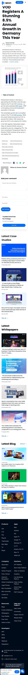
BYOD (3, 638)
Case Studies (5, 616)
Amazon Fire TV (18, 549)
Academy (17, 574)
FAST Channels (18, 592)
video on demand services (16, 144)
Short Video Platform (20, 568)
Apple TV (16, 537)
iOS (15, 533)
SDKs (3, 635)
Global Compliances (7, 582)
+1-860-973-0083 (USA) (10, 659)
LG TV (16, 546)
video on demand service (16, 141)
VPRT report (18, 106)
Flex (3, 535)
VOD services (18, 115)
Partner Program (6, 571)
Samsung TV (17, 543)
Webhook (4, 641)
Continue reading (14, 61)
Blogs (3, 607)
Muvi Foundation (6, 588)
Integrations (5, 644)
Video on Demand (19, 571)
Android (16, 530)
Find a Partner (6, 574)
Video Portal (17, 621)
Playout (4, 538)
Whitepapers (5, 613)
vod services (5, 141)
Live (3, 532)
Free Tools (5, 619)
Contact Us (5, 594)
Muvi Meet (5, 544)
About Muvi (5, 564)
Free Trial (19, 2)
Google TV (17, 540)
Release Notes (18, 618)
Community (17, 611)
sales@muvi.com (8, 655)
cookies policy (4, 673)
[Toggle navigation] (25, 2)
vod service (4, 144)
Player (3, 550)
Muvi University (6, 591)
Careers (4, 568)
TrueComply (5, 541)
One (3, 528)
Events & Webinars (7, 610)
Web (15, 527)
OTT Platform (18, 564)
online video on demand (7, 146)
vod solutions (5, 158)
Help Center (17, 608)
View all (4, 318)
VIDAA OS (17, 555)
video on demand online (7, 149)
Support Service (18, 614)
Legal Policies (6, 585)
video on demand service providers (10, 152)
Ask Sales (4, 597)
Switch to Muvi (6, 622)
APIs (3, 631)
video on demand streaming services (10, 155)
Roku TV (16, 552)
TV (2, 547)
